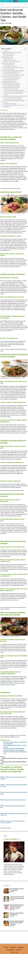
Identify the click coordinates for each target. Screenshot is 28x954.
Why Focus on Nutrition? (9, 55)
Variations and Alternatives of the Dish (10, 76)
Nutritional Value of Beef (7, 57)
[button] (26, 4)
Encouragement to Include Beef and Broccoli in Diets (14, 105)
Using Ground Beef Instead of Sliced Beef (12, 78)
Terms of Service (11, 949)
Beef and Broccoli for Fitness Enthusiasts (12, 84)
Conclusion (4, 102)
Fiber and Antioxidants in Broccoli (10, 66)
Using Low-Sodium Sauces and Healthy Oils (13, 99)
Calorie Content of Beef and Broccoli (11, 73)
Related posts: (7, 106)
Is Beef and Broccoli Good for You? (11, 88)
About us (6, 947)
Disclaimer (18, 949)
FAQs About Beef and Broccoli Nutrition (11, 87)
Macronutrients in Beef (8, 58)
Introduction (7, 50)
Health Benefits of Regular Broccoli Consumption (13, 67)
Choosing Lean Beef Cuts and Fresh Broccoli (13, 97)
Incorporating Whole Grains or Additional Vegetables (14, 100)
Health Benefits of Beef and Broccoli (10, 82)
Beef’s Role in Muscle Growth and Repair (12, 61)
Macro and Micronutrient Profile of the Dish (12, 72)
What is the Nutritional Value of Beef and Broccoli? (14, 90)
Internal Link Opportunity (9, 69)
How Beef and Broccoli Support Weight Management (14, 75)
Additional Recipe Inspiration (10, 81)
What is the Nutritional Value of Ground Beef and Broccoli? (13, 94)
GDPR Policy (21, 947)
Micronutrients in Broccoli (9, 64)
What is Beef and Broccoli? (9, 54)
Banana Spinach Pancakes (6, 485)
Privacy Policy (13, 947)
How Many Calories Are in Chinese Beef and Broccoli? (14, 91)
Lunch (3, 756)
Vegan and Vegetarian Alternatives (11, 79)
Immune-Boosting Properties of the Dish (12, 85)
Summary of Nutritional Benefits (10, 103)
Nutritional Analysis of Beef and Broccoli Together (13, 70)
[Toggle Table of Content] (24, 49)
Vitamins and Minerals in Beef (10, 60)
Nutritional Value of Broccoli (8, 63)
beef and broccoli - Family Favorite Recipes (15, 799)
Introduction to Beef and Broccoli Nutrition (11, 52)
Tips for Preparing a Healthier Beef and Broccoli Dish (14, 96)
